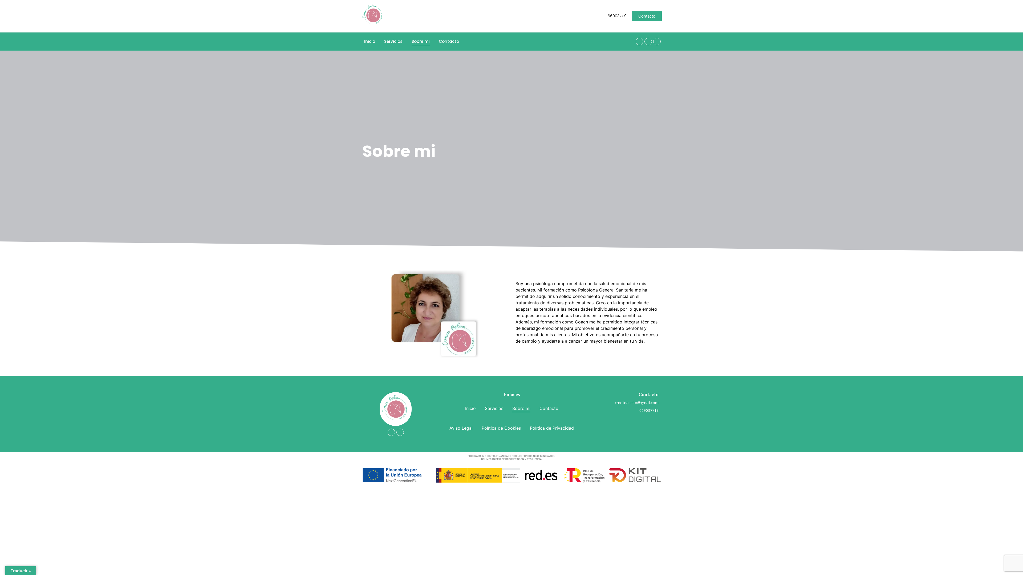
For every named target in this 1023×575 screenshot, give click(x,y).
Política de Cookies (501, 428)
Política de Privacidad (552, 428)
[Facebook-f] (639, 41)
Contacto (449, 41)
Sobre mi (421, 41)
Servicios (393, 41)
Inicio (369, 41)
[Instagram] (648, 41)
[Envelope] (657, 41)
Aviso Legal (461, 428)
